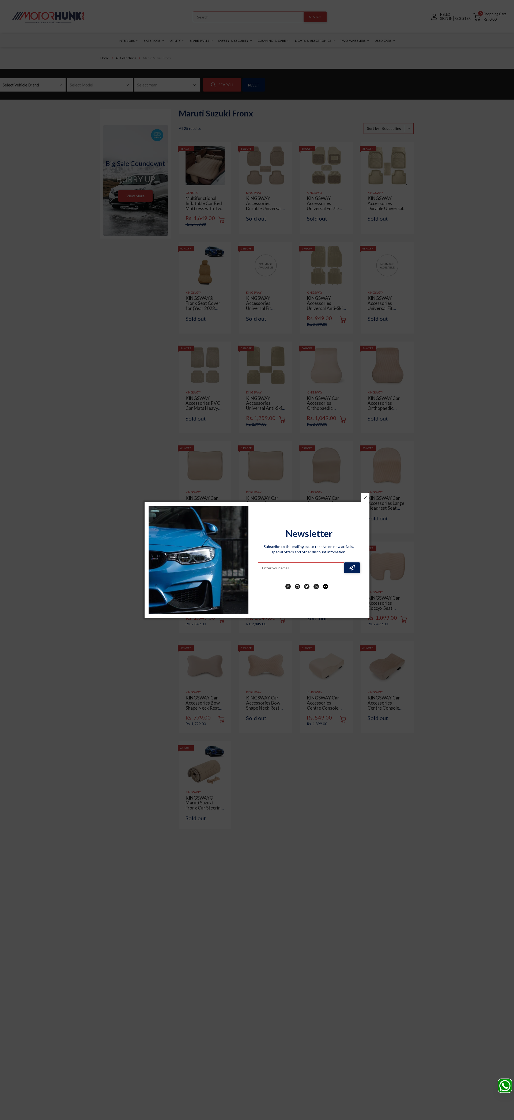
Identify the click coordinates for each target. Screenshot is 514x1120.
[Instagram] (297, 586)
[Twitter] (306, 586)
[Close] (365, 497)
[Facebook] (288, 586)
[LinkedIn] (316, 586)
